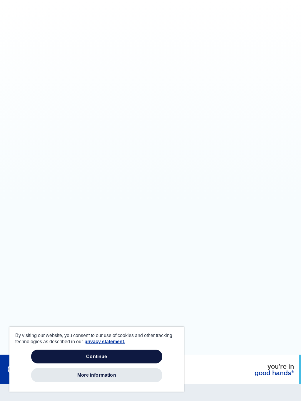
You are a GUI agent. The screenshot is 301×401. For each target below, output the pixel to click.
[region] (96, 359)
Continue (96, 356)
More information (96, 375)
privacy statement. (104, 341)
